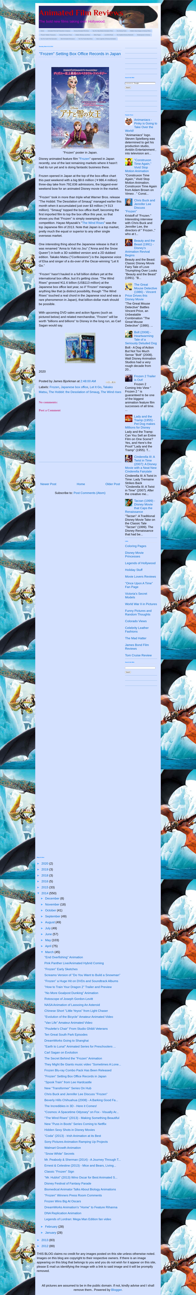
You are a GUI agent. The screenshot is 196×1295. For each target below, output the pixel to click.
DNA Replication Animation (62, 1213)
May (48, 940)
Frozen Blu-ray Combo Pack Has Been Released (77, 1070)
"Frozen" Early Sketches (61, 969)
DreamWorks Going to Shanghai (66, 1040)
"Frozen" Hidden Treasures (48, 35)
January (51, 1232)
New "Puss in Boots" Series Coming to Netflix (75, 1124)
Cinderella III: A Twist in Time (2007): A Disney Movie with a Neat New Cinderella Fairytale (141, 464)
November (52, 904)
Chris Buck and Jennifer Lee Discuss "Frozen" (75, 1094)
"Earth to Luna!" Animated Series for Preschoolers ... (80, 1046)
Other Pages (97, 35)
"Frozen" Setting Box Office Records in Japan (80, 53)
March (50, 952)
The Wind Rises (93, 222)
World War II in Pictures (141, 604)
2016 (45, 881)
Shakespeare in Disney (143, 35)
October (51, 910)
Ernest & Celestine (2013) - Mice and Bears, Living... (80, 1165)
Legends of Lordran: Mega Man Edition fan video (77, 1219)
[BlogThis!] (109, 382)
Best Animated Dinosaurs (68, 39)
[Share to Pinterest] (115, 382)
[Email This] (107, 382)
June (49, 934)
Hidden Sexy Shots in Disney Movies (69, 1129)
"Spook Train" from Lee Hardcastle (68, 1082)
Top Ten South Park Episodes (49, 39)
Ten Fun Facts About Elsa (85, 39)
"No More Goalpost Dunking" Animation (71, 993)
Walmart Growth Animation (62, 1147)
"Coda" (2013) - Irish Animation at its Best (72, 1135)
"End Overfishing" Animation (63, 957)
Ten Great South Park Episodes (65, 1034)
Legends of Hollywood (140, 563)
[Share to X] (111, 382)
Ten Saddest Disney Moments (125, 35)
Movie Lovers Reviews (140, 576)
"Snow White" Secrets (59, 1153)
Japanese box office (74, 387)
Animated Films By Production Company (59, 31)
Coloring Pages (135, 546)
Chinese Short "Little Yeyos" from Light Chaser (76, 1010)
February (51, 1226)
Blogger (116, 1289)
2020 (45, 863)
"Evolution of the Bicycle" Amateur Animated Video (78, 1016)
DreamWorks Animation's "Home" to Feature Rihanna (80, 1207)
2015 (45, 887)
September (53, 916)
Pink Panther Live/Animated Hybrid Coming (74, 963)
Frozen (84, 158)
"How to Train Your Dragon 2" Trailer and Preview (78, 987)
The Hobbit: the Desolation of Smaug (74, 392)
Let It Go (95, 387)
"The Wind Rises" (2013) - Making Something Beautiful (81, 1118)
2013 (45, 1240)
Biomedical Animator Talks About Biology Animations (80, 1189)
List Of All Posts (109, 35)
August (50, 922)
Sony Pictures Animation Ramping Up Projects (76, 1141)
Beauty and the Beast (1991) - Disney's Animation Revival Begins (140, 248)
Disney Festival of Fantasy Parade (67, 1183)
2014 (45, 893)
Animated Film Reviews (81, 12)
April (48, 946)
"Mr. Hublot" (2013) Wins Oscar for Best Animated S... (80, 1177)
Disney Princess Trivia (65, 35)
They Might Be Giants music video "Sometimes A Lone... (82, 1064)
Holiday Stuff (133, 569)
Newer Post (48, 484)
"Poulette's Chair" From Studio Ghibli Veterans (76, 1028)
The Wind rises (111, 392)
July (48, 928)
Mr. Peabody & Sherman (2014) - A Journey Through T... (82, 1159)
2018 (45, 875)
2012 (45, 1246)
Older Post (112, 484)
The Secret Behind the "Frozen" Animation (73, 1058)
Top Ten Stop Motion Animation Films (103, 31)
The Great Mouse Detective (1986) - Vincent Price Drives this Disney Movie (141, 292)
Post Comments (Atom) (89, 493)
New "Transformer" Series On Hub (67, 1088)
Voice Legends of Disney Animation (106, 39)
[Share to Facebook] (113, 382)
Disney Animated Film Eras (81, 31)
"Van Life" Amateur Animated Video (68, 1022)
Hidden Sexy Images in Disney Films (140, 31)
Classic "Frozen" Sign (59, 1171)
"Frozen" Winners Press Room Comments (73, 1195)
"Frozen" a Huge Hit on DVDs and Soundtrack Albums (81, 981)
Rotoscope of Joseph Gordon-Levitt (68, 999)
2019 (45, 869)
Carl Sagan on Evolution (61, 1052)
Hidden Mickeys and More (83, 35)
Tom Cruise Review (138, 655)
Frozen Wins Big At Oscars (62, 1201)
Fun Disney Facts (121, 31)
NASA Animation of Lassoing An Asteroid (72, 1005)
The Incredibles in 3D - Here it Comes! (70, 1106)
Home (42, 31)
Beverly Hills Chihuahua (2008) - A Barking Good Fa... (81, 1100)
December (52, 898)
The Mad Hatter (135, 638)
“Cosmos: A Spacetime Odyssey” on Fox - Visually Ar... (81, 1112)
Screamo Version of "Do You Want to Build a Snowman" (82, 975)
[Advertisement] (98, 727)
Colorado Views (136, 621)
